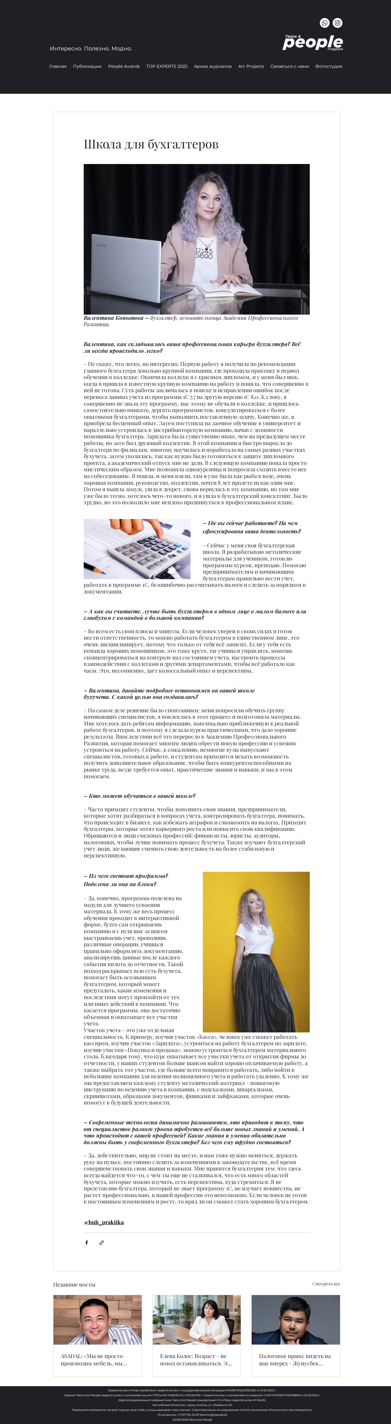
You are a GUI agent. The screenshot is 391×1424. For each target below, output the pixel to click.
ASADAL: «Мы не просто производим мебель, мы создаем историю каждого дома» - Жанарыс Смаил (94, 1359)
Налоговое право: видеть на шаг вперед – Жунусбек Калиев (295, 1359)
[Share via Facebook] (87, 1243)
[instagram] (337, 23)
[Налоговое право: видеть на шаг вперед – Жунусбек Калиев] (296, 1320)
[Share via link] (101, 1243)
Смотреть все (326, 1284)
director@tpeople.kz (213, 1414)
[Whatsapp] (325, 23)
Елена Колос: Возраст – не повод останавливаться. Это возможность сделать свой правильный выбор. (196, 1359)
